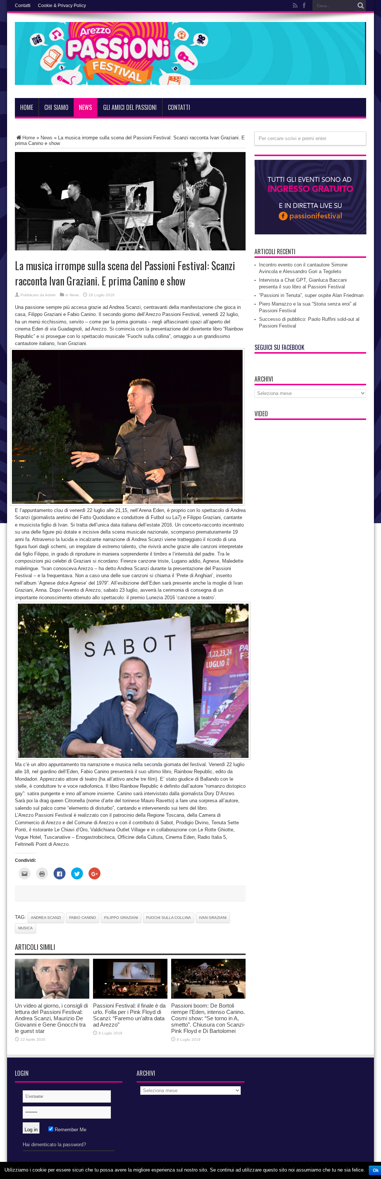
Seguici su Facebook (279, 347)
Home (26, 107)
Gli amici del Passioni (130, 107)
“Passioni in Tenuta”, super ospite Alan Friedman (311, 295)
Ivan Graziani (213, 918)
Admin (50, 295)
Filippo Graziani (121, 918)
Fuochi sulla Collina (168, 918)
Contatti (23, 5)
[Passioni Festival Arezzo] (190, 79)
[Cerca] (360, 5)
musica (25, 928)
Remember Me (69, 1129)
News (85, 107)
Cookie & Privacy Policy (62, 5)
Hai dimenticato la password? (54, 1144)
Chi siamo (56, 107)
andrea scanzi (46, 918)
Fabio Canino (82, 918)
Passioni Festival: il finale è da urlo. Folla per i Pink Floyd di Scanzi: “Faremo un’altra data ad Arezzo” (129, 1015)
